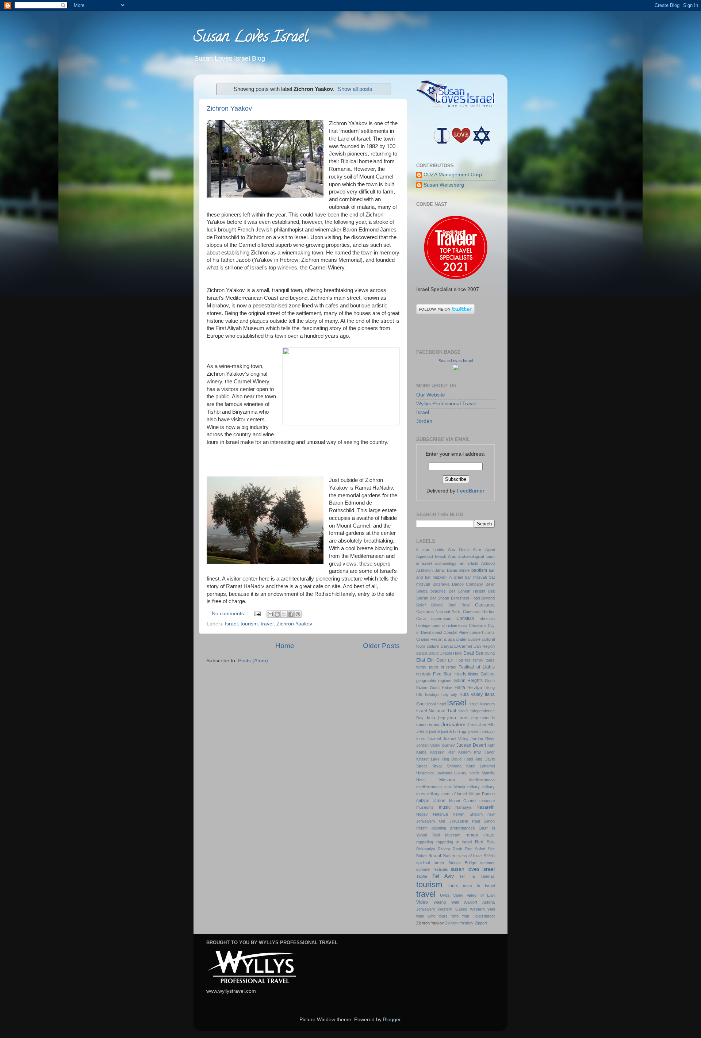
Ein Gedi (436, 660)
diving (489, 653)
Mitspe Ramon (481, 794)
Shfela (489, 856)
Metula (459, 787)
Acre (477, 549)
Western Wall (482, 909)
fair (468, 660)
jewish (434, 731)
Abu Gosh (458, 549)
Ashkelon (424, 570)
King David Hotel (456, 759)
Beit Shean (439, 598)
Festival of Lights (477, 667)
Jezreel (434, 738)
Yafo (455, 916)
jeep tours (457, 717)
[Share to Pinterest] (298, 614)
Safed (480, 849)
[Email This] (270, 614)
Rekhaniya (425, 849)
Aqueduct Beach (431, 556)
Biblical (437, 605)
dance (421, 653)
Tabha (421, 876)
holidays (432, 694)
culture (433, 646)
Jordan (424, 421)
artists (472, 563)
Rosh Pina (462, 849)
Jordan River (483, 738)
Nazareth (485, 807)
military (473, 787)
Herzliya (474, 687)
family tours (484, 660)
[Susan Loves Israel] (456, 368)
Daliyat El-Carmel (456, 646)
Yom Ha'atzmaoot (478, 916)
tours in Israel (479, 886)
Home (284, 646)
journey (448, 745)
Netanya (440, 814)
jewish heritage (454, 731)
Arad (452, 556)
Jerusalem (453, 724)
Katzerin (437, 752)
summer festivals (432, 869)
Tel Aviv (443, 876)
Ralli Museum (446, 835)
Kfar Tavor (484, 752)
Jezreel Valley (455, 738)
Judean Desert (471, 745)
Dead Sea (473, 653)
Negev (422, 814)
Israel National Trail (436, 710)
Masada (447, 779)
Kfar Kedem (459, 752)
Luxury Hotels (467, 773)
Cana (421, 618)
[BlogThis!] (277, 614)
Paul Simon (483, 821)
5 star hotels (430, 549)
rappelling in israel (454, 842)
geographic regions (433, 680)
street (439, 863)
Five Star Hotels (449, 674)
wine (420, 916)
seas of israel (470, 856)
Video (422, 902)
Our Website (430, 395)
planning (439, 828)
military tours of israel (447, 794)
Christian (465, 618)
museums (425, 807)
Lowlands (444, 773)
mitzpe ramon (430, 800)
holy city (449, 694)
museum (487, 800)
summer (487, 863)
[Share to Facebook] (291, 614)
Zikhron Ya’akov (459, 923)
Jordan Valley (428, 745)
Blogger (392, 1019)
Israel (231, 624)
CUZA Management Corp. (453, 174)
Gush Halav (441, 687)
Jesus (422, 731)
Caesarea (485, 605)
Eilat (420, 660)
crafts (489, 632)
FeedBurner (470, 491)
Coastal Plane (456, 632)
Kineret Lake (428, 759)
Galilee (487, 674)
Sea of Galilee (442, 855)
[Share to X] (284, 614)
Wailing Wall (446, 902)
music (445, 807)
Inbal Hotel (436, 704)
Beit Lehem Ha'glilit (467, 591)
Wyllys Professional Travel (446, 403)
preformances (462, 828)
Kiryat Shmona (446, 766)
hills (419, 694)
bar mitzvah (476, 577)
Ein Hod (455, 660)
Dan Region (484, 646)
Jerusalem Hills (481, 725)
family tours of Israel (436, 667)
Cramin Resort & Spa (435, 639)
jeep (441, 718)
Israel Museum (481, 704)
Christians (478, 625)
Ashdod (488, 563)
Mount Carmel (462, 800)
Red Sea (485, 841)
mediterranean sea (433, 787)
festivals (423, 674)
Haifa (460, 687)
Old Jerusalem (453, 821)
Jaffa (430, 717)
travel (267, 624)
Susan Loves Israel (251, 38)
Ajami (490, 549)
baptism (479, 570)
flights (473, 674)
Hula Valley (471, 694)
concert (476, 632)
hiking (489, 687)
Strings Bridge (462, 863)
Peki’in (422, 828)
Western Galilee (452, 909)
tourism (249, 624)
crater (461, 639)
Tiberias (487, 876)
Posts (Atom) (253, 660)
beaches (438, 591)
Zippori (481, 923)
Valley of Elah (481, 895)
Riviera (444, 849)
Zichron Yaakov (229, 108)
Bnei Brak (459, 605)
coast (437, 632)
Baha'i (439, 570)
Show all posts (355, 89)
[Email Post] (257, 613)
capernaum (441, 618)
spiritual (423, 863)
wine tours (438, 916)
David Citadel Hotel (445, 653)
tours (453, 885)
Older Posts (381, 646)
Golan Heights (468, 680)
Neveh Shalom (468, 814)
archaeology (445, 563)
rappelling (424, 842)
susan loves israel (473, 869)
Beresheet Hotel (465, 598)
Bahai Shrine (458, 570)
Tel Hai (467, 876)
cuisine (474, 639)
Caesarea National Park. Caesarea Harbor (455, 611)
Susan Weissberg (444, 185)
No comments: (229, 613)
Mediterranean (482, 780)
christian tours (454, 625)
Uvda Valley (451, 895)
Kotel (470, 766)
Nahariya (463, 807)
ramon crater (480, 835)
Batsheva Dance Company (458, 584)
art (462, 563)
